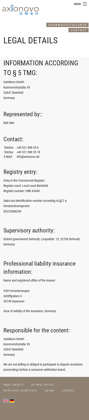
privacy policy (42, 384)
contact (79, 30)
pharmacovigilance (67, 25)
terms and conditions (20, 390)
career (50, 390)
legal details (13, 384)
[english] (6, 400)
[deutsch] (13, 400)
